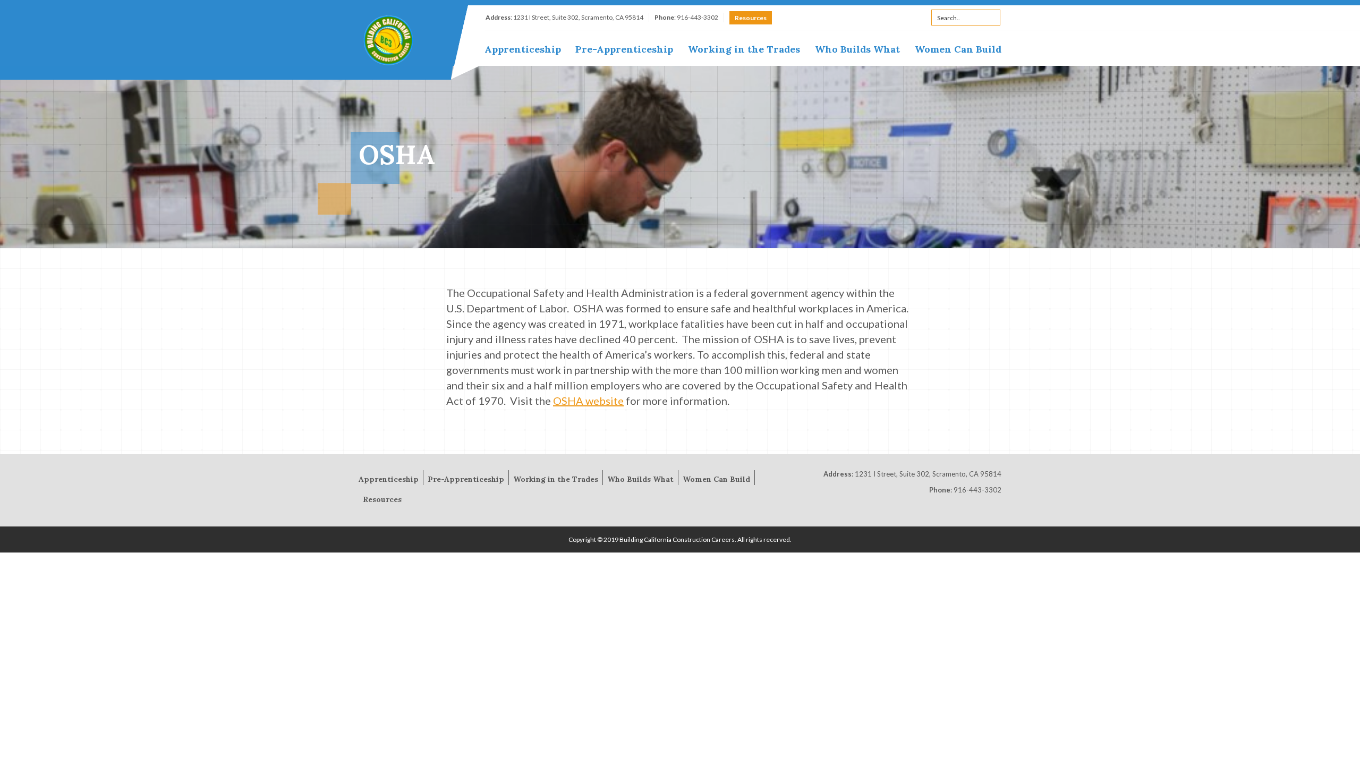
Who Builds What (857, 49)
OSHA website (588, 400)
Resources (751, 18)
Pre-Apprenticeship (624, 49)
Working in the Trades (744, 49)
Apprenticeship (522, 49)
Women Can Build (958, 49)
